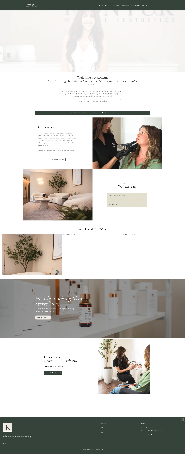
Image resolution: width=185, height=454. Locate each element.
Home (101, 427)
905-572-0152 (149, 427)
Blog (101, 430)
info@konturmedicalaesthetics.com (154, 430)
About (101, 432)
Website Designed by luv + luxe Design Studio (92, 449)
